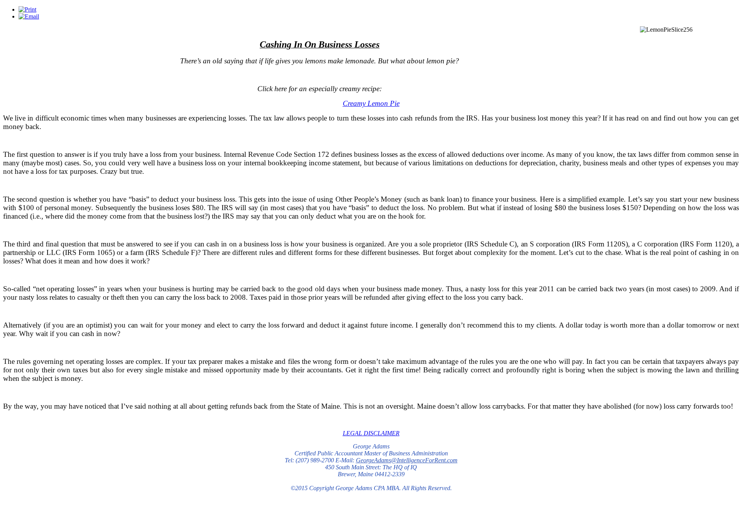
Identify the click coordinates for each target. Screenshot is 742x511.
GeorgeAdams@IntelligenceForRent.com (407, 460)
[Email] (29, 16)
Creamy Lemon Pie (371, 103)
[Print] (27, 9)
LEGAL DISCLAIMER (371, 433)
